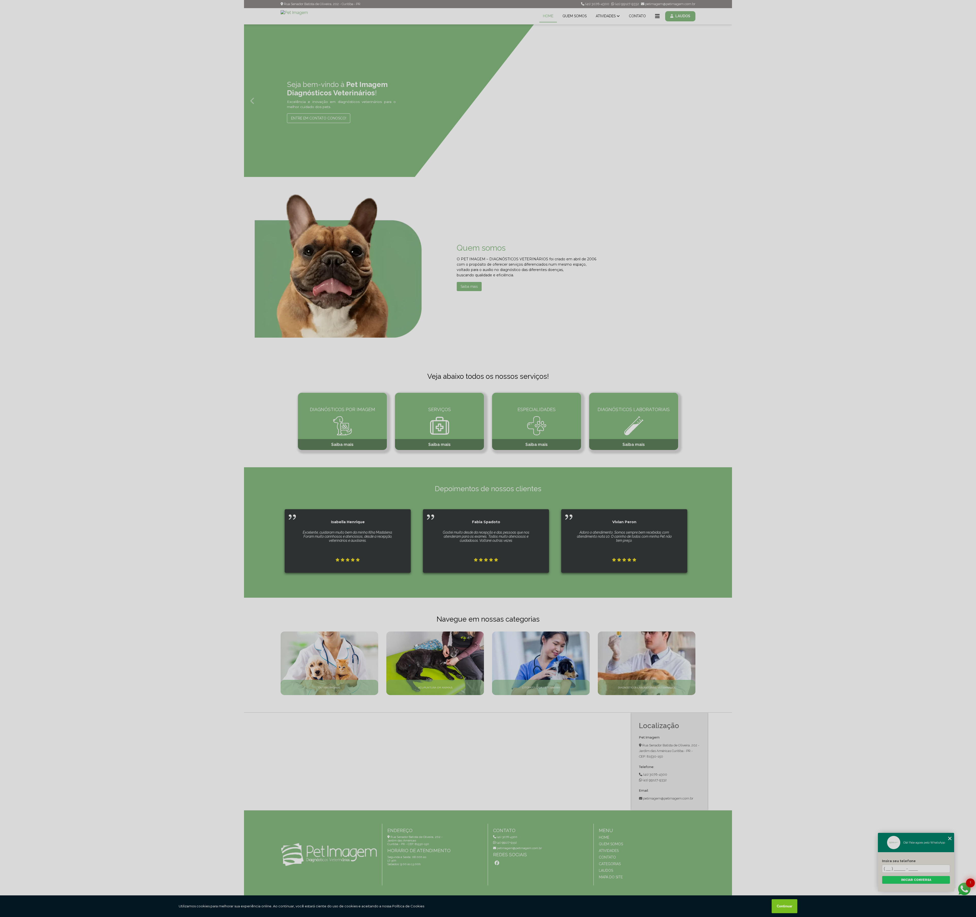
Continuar (784, 906)
